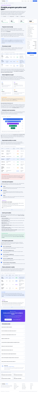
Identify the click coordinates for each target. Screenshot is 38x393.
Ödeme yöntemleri (30, 35)
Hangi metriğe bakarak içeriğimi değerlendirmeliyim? (13, 353)
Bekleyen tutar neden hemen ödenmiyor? (13, 346)
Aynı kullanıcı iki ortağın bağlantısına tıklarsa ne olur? (13, 334)
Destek (31, 386)
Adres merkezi (24, 388)
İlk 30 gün (29, 34)
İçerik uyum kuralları (30, 33)
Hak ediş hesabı (30, 32)
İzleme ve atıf (15, 387)
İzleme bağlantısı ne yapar (31, 29)
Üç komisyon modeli (30, 28)
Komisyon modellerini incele (16, 319)
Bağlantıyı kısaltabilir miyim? (13, 338)
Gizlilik (31, 387)
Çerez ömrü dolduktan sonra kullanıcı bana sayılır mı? (13, 330)
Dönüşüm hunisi (30, 30)
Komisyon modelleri (16, 386)
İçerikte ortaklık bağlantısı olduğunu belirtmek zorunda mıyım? (13, 357)
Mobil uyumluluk (24, 387)
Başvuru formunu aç (8, 319)
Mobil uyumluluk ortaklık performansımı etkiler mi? (13, 361)
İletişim (31, 388)
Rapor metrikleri (30, 31)
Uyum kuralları (23, 386)
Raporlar (15, 388)
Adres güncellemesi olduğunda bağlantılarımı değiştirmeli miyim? (13, 342)
